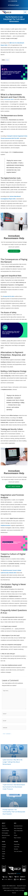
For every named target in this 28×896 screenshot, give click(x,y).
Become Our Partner (6, 835)
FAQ (15, 833)
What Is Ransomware (18, 828)
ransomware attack (9, 99)
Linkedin (3, 853)
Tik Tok (3, 849)
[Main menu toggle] (25, 12)
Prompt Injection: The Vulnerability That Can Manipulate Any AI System (14, 812)
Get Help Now (14, 251)
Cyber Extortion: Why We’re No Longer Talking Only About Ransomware (12, 762)
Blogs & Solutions (17, 837)
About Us (3, 825)
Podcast (15, 835)
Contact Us (4, 837)
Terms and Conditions (18, 851)
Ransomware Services (18, 825)
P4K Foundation (5, 833)
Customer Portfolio (5, 830)
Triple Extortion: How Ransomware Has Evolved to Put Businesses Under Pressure (14, 787)
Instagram (4, 846)
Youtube (3, 851)
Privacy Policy (16, 844)
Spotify (3, 858)
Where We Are (4, 828)
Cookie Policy (16, 846)
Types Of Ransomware (18, 830)
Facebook (4, 844)
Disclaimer (16, 849)
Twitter (3, 856)
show (7, 59)
